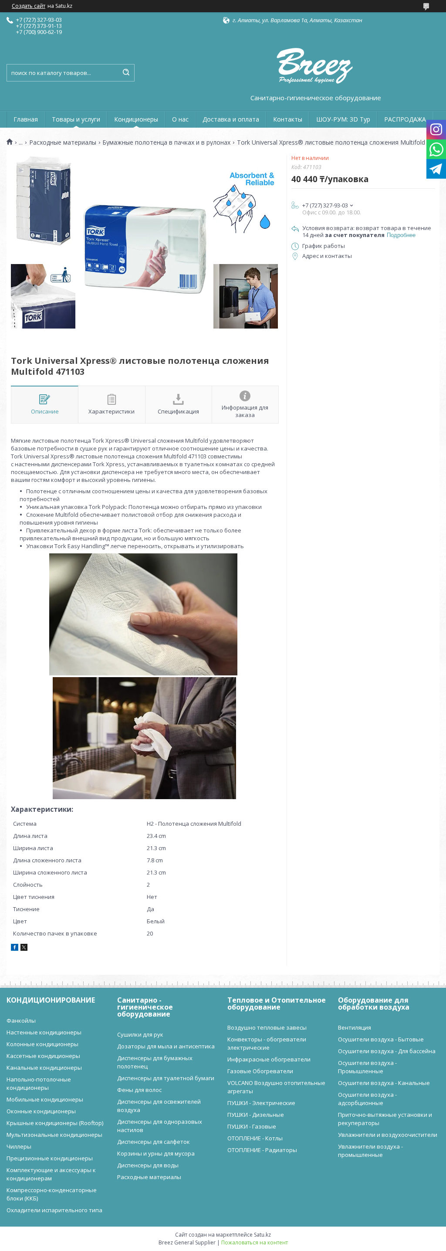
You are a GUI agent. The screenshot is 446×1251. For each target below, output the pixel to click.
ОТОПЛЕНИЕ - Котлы (255, 1138)
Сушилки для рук (140, 1034)
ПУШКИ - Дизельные (255, 1115)
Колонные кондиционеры (42, 1044)
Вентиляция (354, 1027)
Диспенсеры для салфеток (153, 1142)
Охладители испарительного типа (54, 1210)
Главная (26, 119)
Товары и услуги (76, 119)
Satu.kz (262, 1234)
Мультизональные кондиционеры (54, 1135)
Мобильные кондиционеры (45, 1099)
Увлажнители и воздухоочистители (387, 1135)
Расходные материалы (62, 142)
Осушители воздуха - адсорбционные (367, 1099)
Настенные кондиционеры (44, 1032)
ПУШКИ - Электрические (261, 1103)
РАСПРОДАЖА (405, 119)
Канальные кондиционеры (44, 1067)
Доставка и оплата (231, 119)
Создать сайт (28, 6)
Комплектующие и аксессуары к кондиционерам (51, 1174)
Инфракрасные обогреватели (269, 1059)
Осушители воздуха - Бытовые (381, 1039)
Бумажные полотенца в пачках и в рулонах (166, 142)
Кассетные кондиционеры (43, 1056)
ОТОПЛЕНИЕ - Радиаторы (262, 1150)
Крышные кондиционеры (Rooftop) (55, 1123)
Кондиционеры (136, 119)
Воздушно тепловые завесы (267, 1027)
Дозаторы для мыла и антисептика (166, 1046)
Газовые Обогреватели (260, 1071)
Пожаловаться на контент (254, 1242)
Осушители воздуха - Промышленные (367, 1067)
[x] (23, 949)
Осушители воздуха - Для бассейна (387, 1051)
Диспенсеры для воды (148, 1165)
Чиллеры (19, 1146)
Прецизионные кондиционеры (50, 1158)
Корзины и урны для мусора (156, 1153)
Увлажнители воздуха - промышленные (370, 1151)
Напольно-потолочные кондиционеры (39, 1083)
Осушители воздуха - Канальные (384, 1083)
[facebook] (14, 949)
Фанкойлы (21, 1020)
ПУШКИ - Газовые (251, 1126)
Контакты (287, 119)
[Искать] (126, 72)
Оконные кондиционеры (41, 1111)
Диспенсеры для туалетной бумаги (165, 1078)
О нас (180, 119)
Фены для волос (139, 1090)
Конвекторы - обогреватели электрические (266, 1043)
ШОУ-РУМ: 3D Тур (343, 119)
